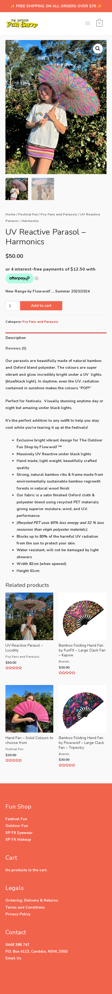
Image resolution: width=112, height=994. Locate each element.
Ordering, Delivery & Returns (31, 900)
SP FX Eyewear (19, 832)
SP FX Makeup (18, 839)
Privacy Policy (17, 914)
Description (15, 337)
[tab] (56, 338)
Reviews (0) (15, 348)
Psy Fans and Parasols (59, 214)
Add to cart (41, 305)
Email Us (13, 958)
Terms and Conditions (25, 907)
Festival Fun (28, 214)
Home (10, 214)
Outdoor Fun (16, 825)
